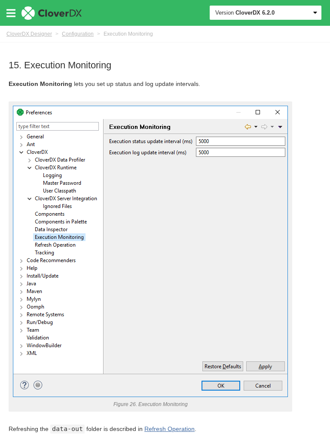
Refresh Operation (169, 428)
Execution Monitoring (128, 34)
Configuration (78, 34)
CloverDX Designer (29, 34)
